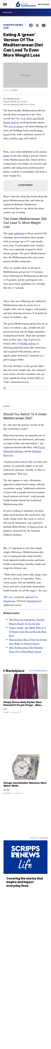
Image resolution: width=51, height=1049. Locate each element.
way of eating (16, 126)
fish (9, 313)
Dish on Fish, (37, 526)
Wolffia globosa (28, 343)
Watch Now (43, 4)
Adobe (14, 90)
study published (16, 233)
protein (13, 359)
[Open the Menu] (4, 4)
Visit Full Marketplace (38, 671)
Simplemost (9, 601)
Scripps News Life (13, 26)
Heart (6, 155)
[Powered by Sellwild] (43, 838)
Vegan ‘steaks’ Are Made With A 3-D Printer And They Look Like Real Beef (27, 631)
